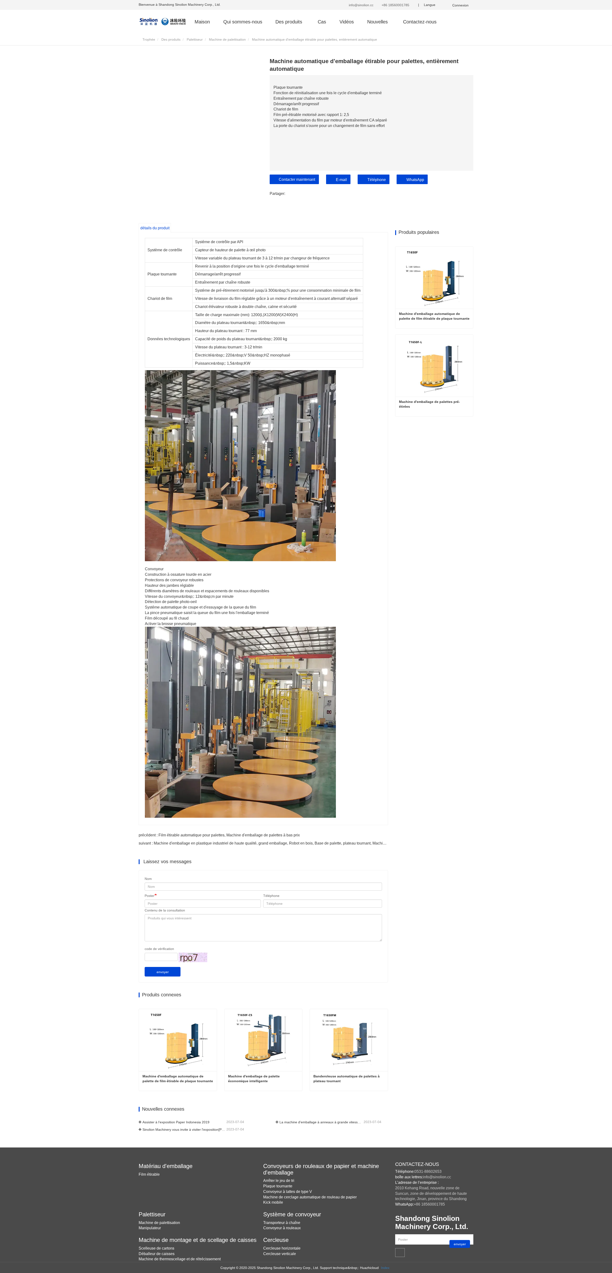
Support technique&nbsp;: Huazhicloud (349, 1268)
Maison (202, 21)
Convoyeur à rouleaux (282, 1228)
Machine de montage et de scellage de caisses (198, 1240)
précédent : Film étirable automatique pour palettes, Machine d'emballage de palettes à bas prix (219, 835)
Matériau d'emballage (165, 1166)
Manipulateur (150, 1228)
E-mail (341, 180)
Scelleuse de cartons (156, 1248)
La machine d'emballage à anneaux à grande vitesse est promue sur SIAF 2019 (320, 1122)
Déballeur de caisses (157, 1254)
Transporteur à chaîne (281, 1223)
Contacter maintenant (297, 179)
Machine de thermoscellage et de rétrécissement (180, 1259)
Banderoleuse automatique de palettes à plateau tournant (347, 1078)
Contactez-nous (420, 21)
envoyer (163, 972)
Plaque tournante (277, 1186)
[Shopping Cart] (446, 5)
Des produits (170, 39)
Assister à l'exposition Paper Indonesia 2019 (175, 1122)
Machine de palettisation (227, 39)
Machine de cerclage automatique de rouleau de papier (310, 1197)
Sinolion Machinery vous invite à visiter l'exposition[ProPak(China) (183, 1129)
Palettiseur (195, 39)
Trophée (148, 39)
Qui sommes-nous (242, 21)
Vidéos (346, 21)
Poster (149, 896)
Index (385, 1268)
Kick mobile (273, 1202)
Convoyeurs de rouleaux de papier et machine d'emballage (321, 1169)
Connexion (460, 5)
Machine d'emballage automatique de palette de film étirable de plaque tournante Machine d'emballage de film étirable (178, 1078)
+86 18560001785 (395, 5)
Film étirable (149, 1174)
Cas (322, 21)
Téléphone (376, 180)
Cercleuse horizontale (282, 1248)
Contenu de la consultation (165, 910)
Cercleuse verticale (279, 1254)
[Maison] (162, 21)
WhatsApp (415, 180)
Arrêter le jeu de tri (278, 1181)
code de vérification (159, 949)
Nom (148, 879)
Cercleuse (276, 1240)
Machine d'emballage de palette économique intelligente (254, 1078)
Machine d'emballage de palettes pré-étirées (429, 404)
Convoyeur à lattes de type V (287, 1192)
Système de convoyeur (292, 1214)
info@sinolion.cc (360, 5)
